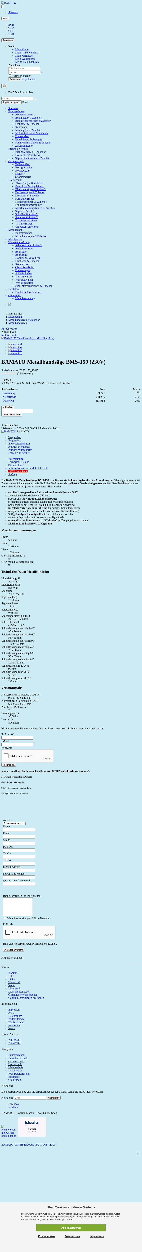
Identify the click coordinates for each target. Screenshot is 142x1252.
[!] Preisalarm (15, 465)
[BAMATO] (8, 2)
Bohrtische (21, 254)
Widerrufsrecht (16, 1018)
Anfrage (12, 474)
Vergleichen (14, 437)
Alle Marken (15, 1040)
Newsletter (14, 1025)
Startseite (13, 108)
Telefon (7, 853)
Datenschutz (15, 1015)
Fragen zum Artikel (18, 452)
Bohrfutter (20, 251)
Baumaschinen (16, 111)
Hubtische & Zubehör (27, 260)
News (11, 1028)
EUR (5, 18)
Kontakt (12, 972)
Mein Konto (22, 49)
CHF (11, 30)
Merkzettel (14, 988)
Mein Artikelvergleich (27, 52)
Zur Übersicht (9, 328)
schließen (7, 407)
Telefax (7, 860)
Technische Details (18, 461)
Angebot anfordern (14, 950)
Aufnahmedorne (24, 248)
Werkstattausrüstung (19, 242)
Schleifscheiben (23, 273)
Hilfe (11, 976)
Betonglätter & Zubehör (28, 117)
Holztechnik (15, 179)
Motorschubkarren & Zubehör (31, 133)
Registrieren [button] (28, 79)
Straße (6, 839)
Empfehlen (14, 440)
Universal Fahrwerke (26, 226)
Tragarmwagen (23, 276)
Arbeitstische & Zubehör (28, 245)
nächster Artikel (10, 335)
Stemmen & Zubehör (26, 217)
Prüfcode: (6, 747)
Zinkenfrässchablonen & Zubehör (33, 285)
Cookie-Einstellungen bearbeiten (26, 997)
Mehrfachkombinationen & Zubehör (35, 208)
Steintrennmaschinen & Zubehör (33, 142)
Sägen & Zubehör (25, 211)
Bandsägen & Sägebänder (29, 186)
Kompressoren (23, 264)
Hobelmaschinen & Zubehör (30, 201)
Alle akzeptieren (71, 1227)
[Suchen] (35, 99)
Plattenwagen (22, 270)
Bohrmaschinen (23, 232)
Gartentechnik (16, 161)
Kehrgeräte (21, 126)
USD (11, 34)
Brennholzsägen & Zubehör (30, 151)
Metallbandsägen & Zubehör (31, 236)
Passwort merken (21, 75)
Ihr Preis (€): (8, 734)
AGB (11, 1012)
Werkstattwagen (24, 279)
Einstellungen (46, 1236)
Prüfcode (8, 924)
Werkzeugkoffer (24, 282)
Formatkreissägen (24, 198)
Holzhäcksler (22, 170)
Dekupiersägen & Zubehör (30, 192)
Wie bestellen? (16, 1022)
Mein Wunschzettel (18, 991)
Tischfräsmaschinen (26, 220)
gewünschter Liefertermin (17, 880)
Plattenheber (22, 136)
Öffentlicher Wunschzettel (22, 994)
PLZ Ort (7, 846)
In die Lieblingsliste (19, 443)
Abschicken (9, 765)
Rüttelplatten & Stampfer (28, 139)
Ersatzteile (14, 289)
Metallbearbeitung (25, 298)
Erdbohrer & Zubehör (27, 123)
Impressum (14, 1009)
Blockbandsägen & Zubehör (30, 189)
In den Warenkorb (11, 414)
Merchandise (15, 239)
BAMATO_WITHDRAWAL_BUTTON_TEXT (28, 1144)
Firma (6, 833)
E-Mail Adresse (11, 866)
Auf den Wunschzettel (20, 449)
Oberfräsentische (24, 267)
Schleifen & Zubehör (26, 214)
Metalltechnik (15, 229)
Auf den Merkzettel (19, 446)
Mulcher (19, 173)
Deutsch (13, 12)
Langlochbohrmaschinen (28, 204)
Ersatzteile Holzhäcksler (28, 292)
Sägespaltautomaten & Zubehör (32, 158)
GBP (11, 27)
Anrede (7, 820)
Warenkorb (14, 982)
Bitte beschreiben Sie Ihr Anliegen (22, 895)
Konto (11, 985)
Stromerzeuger (23, 176)
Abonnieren (53, 1098)
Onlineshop (14, 295)
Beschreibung (15, 458)
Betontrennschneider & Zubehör (33, 120)
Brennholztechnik (18, 148)
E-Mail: (5, 741)
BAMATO (14, 1043)
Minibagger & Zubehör (28, 130)
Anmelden (8, 40)
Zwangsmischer (24, 145)
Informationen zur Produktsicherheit (28, 468)
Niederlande (9, 396)
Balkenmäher (22, 164)
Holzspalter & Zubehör (28, 155)
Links (11, 979)
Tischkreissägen (24, 223)
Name (6, 826)
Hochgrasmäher (24, 167)
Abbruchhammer (24, 114)
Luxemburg (9, 393)
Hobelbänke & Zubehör (28, 257)
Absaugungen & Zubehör (29, 183)
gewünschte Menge (13, 873)
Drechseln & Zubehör (27, 195)
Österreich (8, 400)
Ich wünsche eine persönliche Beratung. (29, 918)
